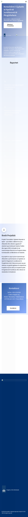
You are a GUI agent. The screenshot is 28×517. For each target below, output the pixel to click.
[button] (26, 1)
